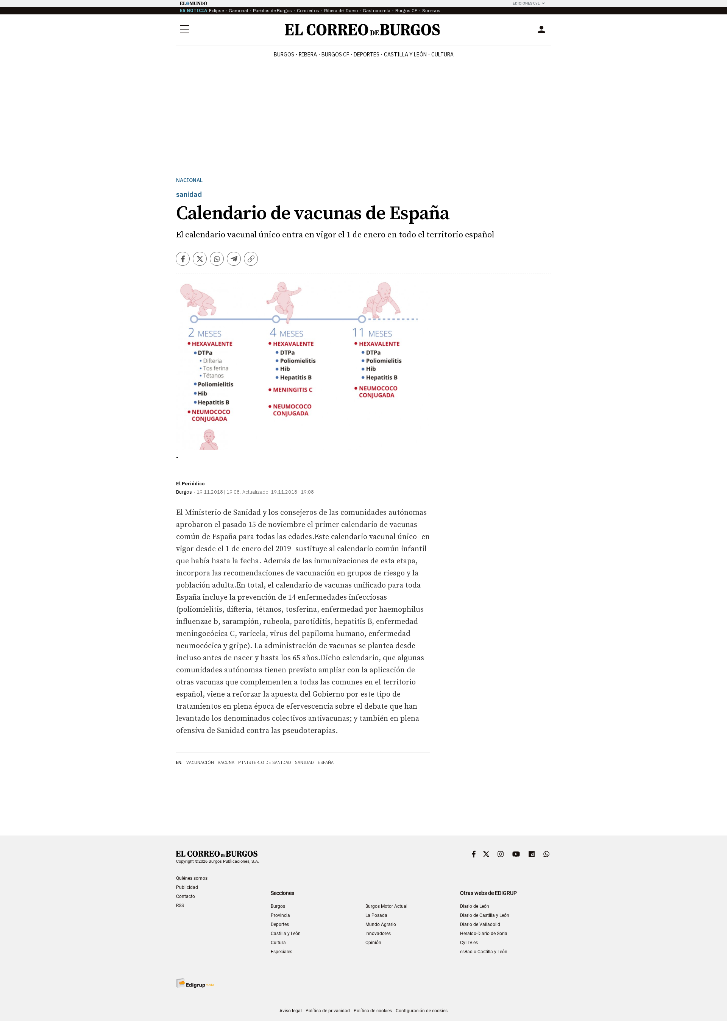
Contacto (185, 896)
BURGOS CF (335, 54)
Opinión (373, 942)
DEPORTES (366, 54)
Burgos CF (406, 10)
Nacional (189, 180)
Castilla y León (405, 54)
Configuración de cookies (422, 1010)
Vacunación (200, 762)
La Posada (376, 915)
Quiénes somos (191, 878)
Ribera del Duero (341, 10)
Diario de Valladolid (480, 924)
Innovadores (378, 933)
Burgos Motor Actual (386, 906)
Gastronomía (376, 10)
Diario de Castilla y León (484, 915)
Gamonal (238, 10)
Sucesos (431, 10)
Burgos (284, 54)
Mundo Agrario (380, 924)
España (326, 762)
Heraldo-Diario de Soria (483, 933)
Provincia (280, 915)
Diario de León (474, 906)
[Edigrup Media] (195, 983)
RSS (180, 905)
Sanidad (304, 762)
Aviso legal (290, 1010)
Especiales (281, 951)
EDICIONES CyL (526, 3)
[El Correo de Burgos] (362, 30)
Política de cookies (373, 1010)
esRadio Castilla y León (483, 951)
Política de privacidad (328, 1010)
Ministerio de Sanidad (264, 762)
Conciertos (308, 10)
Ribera (308, 54)
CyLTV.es (469, 942)
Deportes (280, 924)
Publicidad (187, 887)
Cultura (442, 54)
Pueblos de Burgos (272, 10)
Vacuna (226, 762)
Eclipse (216, 10)
